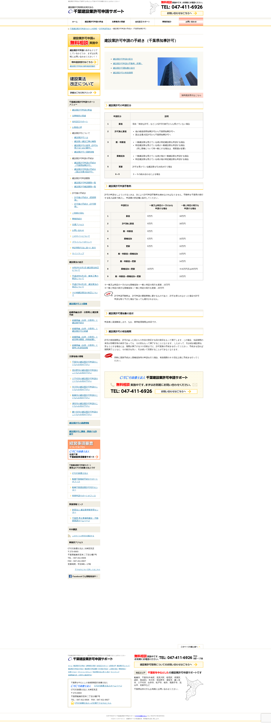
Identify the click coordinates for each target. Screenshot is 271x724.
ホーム (75, 22)
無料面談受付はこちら (191, 95)
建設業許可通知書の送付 (124, 68)
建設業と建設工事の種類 (85, 141)
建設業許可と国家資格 (84, 152)
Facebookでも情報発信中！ (85, 576)
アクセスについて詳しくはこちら (87, 569)
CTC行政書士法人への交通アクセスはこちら (93, 703)
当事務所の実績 (118, 22)
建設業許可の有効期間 (123, 73)
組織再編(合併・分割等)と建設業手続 (80, 675)
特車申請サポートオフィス (84, 496)
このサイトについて (81, 236)
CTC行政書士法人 (80, 473)
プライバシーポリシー (82, 242)
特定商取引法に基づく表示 (84, 248)
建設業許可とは (81, 137)
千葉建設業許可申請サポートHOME (83, 29)
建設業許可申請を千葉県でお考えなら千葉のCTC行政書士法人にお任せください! (93, 1)
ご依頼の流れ (78, 213)
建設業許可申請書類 (91, 669)
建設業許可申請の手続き (76, 669)
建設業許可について (123, 665)
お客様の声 (77, 127)
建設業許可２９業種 (78, 304)
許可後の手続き (103, 669)
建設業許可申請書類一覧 (85, 182)
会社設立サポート (142, 22)
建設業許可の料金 (79, 665)
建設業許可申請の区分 (123, 59)
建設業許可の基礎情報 (79, 423)
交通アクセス (78, 224)
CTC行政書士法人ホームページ (108, 686)
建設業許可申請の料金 (94, 22)
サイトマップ (78, 253)
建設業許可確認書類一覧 (85, 186)
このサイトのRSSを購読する (83, 536)
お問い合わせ (191, 22)
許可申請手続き (105, 29)
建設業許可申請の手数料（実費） (128, 63)
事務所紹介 (166, 22)
